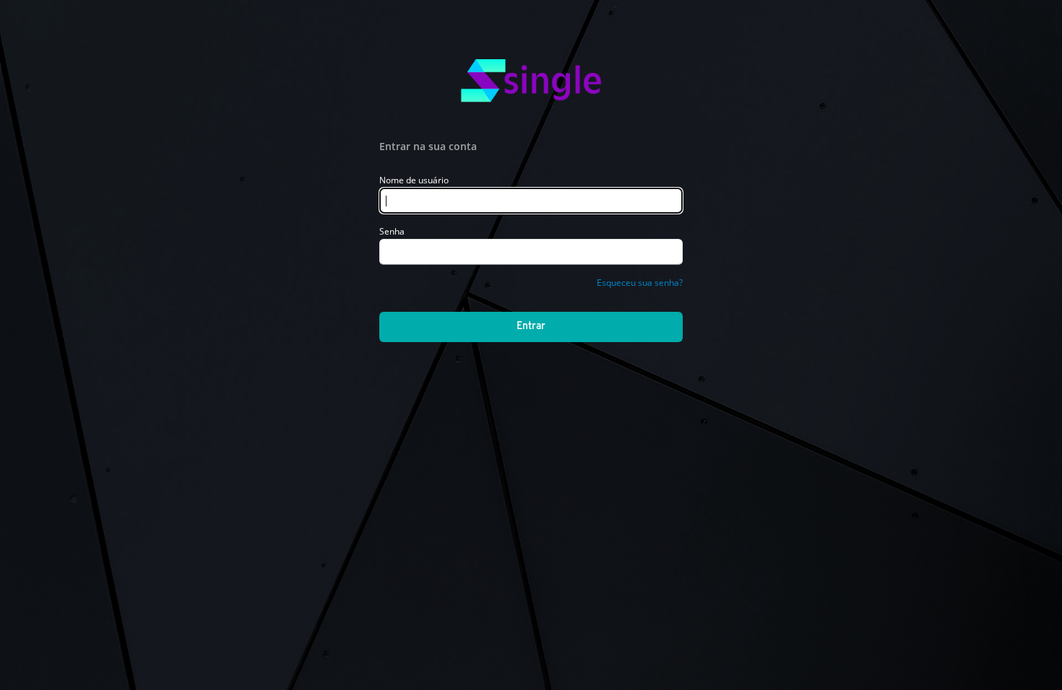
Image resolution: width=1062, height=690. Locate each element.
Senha (392, 231)
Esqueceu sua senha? (640, 282)
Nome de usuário (414, 180)
